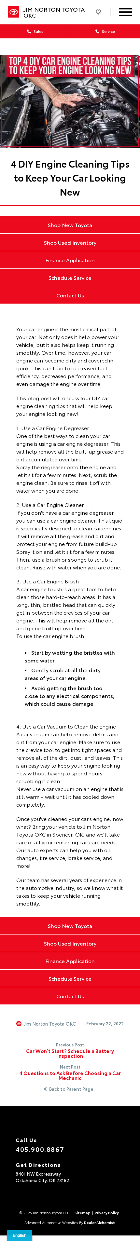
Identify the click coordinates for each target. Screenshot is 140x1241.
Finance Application (70, 260)
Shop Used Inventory (70, 242)
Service (108, 31)
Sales (38, 31)
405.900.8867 (40, 1149)
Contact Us (70, 295)
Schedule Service (70, 277)
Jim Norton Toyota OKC (50, 1023)
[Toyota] (13, 12)
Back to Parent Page (71, 1089)
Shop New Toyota (70, 224)
